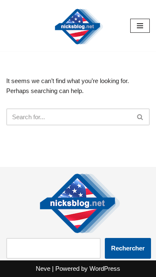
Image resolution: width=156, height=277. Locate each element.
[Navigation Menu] (140, 26)
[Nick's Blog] (78, 25)
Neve (43, 268)
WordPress (104, 268)
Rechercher (128, 248)
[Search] (140, 116)
